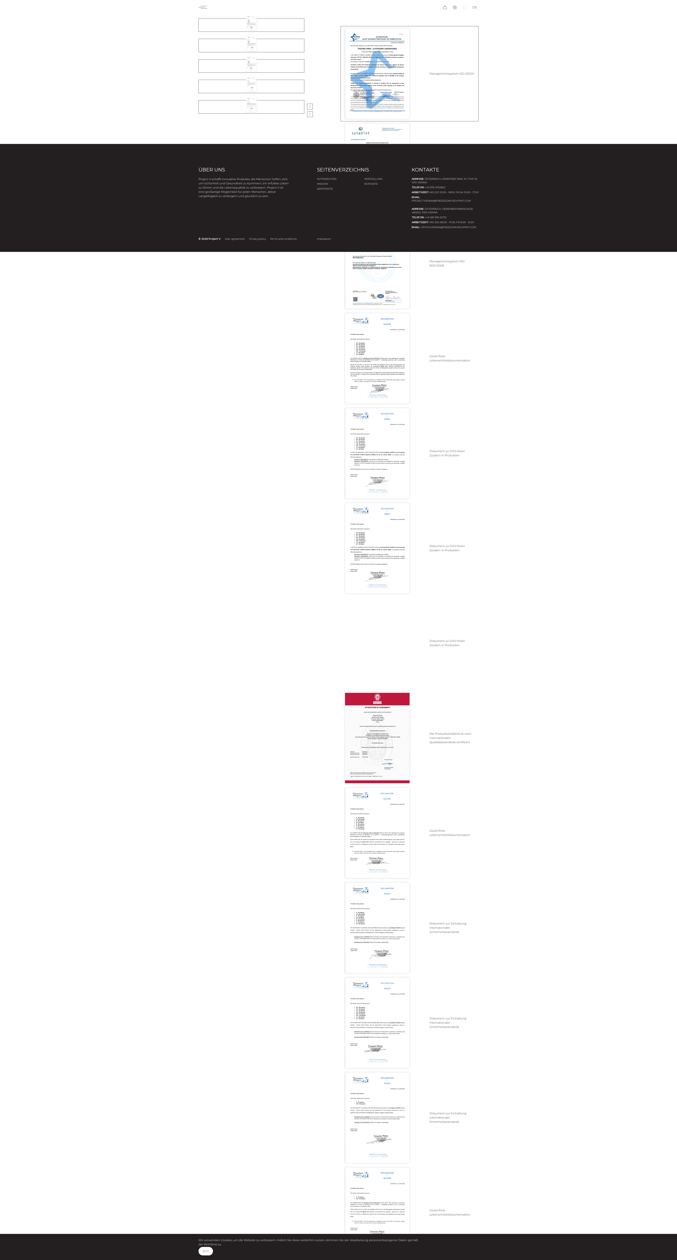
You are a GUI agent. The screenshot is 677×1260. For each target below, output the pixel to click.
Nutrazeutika (327, 178)
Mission (322, 183)
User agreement (235, 238)
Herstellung (373, 178)
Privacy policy (257, 238)
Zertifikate (325, 188)
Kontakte (371, 183)
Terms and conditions (283, 238)
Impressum (324, 238)
